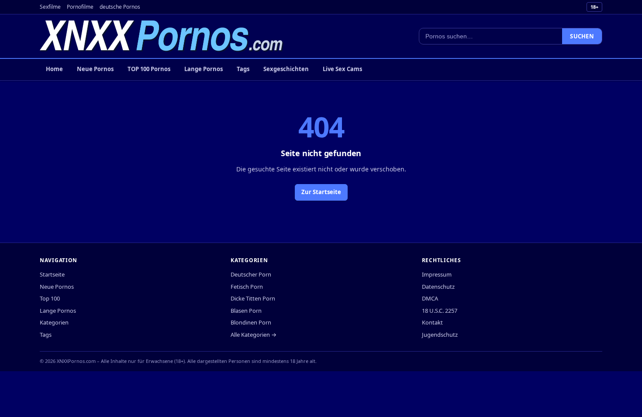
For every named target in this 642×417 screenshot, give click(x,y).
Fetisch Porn (247, 287)
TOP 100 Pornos (149, 69)
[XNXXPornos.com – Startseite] (161, 36)
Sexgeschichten (286, 69)
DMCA (430, 298)
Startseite (52, 274)
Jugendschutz (440, 334)
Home (54, 69)
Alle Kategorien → (253, 334)
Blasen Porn (246, 310)
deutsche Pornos (120, 6)
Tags (243, 69)
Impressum (437, 274)
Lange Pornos (203, 69)
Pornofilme (80, 6)
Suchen (582, 36)
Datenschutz (438, 287)
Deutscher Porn (251, 274)
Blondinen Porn (251, 322)
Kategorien (54, 322)
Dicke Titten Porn (253, 298)
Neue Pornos (95, 69)
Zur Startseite (321, 192)
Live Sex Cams (342, 69)
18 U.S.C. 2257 (439, 310)
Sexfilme (50, 6)
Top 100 (50, 298)
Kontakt (432, 322)
